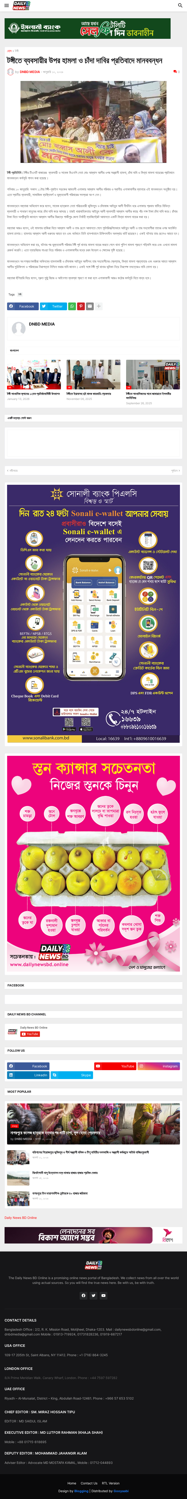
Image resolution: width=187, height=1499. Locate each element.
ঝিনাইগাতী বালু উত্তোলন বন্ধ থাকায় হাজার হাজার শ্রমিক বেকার (65, 1173)
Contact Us (89, 1483)
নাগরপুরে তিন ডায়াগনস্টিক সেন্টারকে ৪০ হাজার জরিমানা (60, 1193)
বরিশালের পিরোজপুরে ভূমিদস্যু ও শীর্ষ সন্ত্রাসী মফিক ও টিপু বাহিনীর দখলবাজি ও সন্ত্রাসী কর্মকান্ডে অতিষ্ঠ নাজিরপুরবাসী (90, 1152)
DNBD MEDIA (42, 324)
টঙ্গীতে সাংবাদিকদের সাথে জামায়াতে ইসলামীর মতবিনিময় (148, 396)
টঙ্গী (17, 51)
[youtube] (103, 1296)
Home (72, 1483)
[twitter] (93, 1296)
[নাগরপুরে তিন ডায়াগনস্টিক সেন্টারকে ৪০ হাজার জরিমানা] (18, 1198)
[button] (6, 6)
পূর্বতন (174, 470)
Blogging (81, 1491)
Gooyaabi (121, 1491)
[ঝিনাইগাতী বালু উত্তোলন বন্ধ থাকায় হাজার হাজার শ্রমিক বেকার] (18, 1178)
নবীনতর (14, 470)
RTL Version (110, 1483)
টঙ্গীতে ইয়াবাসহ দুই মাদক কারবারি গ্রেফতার (89, 394)
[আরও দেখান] (99, 306)
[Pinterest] (81, 306)
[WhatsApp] (72, 306)
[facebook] (83, 1296)
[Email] (90, 306)
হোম (9, 51)
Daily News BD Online (21, 1218)
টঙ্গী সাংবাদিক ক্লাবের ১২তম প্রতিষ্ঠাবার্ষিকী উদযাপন (33, 394)
